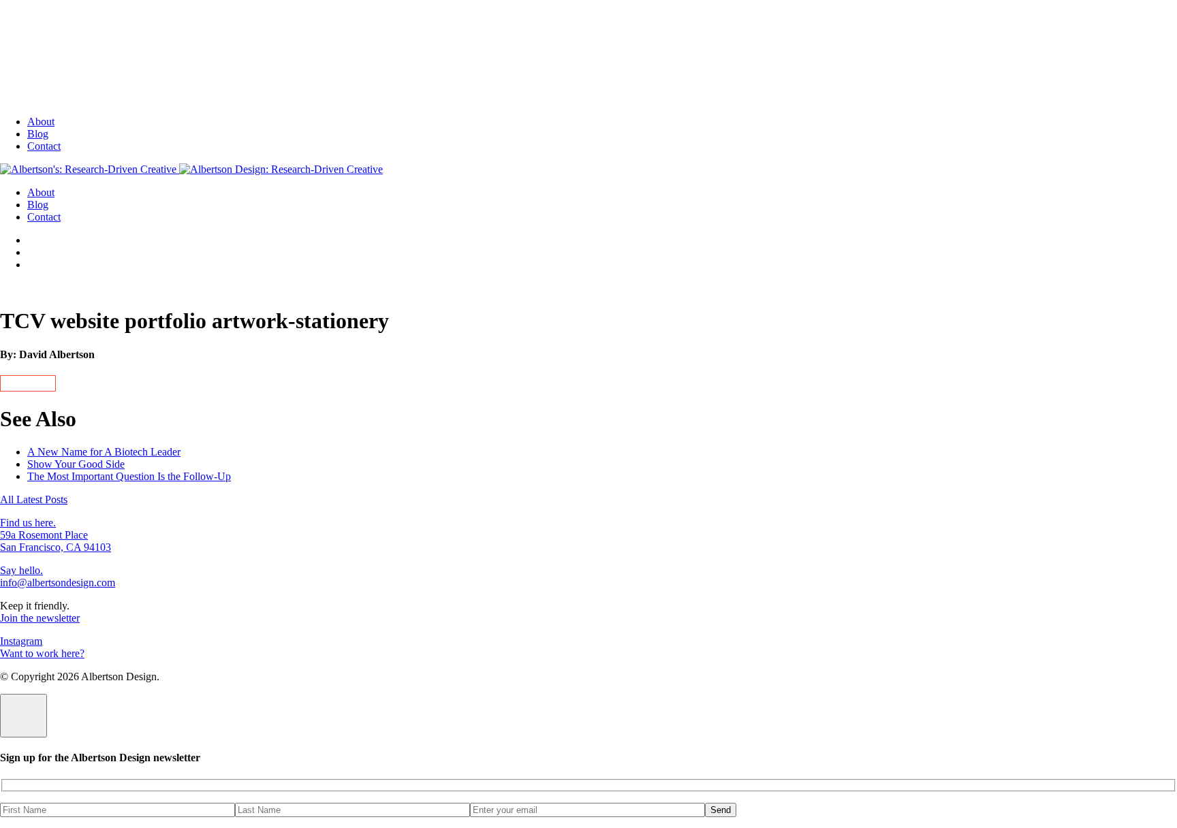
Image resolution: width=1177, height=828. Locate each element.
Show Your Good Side (76, 464)
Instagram (21, 641)
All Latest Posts (33, 499)
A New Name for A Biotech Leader (104, 452)
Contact (44, 146)
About (40, 121)
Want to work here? (42, 653)
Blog (37, 134)
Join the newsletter (40, 618)
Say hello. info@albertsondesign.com (57, 576)
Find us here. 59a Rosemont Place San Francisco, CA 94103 (55, 535)
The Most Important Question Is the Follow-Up (129, 476)
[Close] (23, 715)
